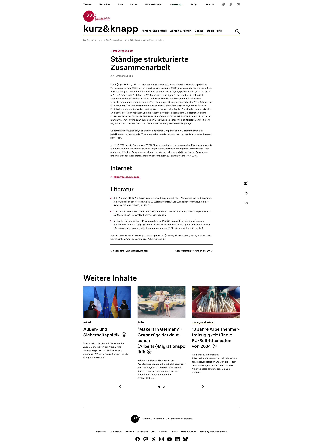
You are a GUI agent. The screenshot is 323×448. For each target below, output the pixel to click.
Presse (174, 431)
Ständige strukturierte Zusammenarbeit (147, 40)
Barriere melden (188, 431)
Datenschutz (116, 431)
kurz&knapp (88, 40)
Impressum (101, 431)
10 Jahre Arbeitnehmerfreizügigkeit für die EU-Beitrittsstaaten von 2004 (216, 338)
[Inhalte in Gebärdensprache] (230, 4)
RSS (154, 431)
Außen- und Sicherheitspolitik (101, 332)
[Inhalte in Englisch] (238, 4)
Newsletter (142, 431)
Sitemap (130, 431)
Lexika (99, 40)
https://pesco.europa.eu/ (127, 177)
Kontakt (163, 431)
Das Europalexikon (114, 40)
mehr (210, 4)
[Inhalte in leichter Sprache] (223, 4)
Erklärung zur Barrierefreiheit (213, 431)
